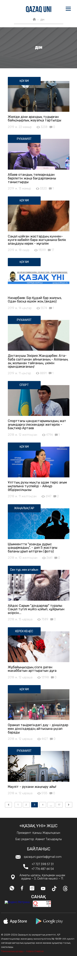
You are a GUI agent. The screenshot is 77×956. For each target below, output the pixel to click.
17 (59, 804)
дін (42, 19)
